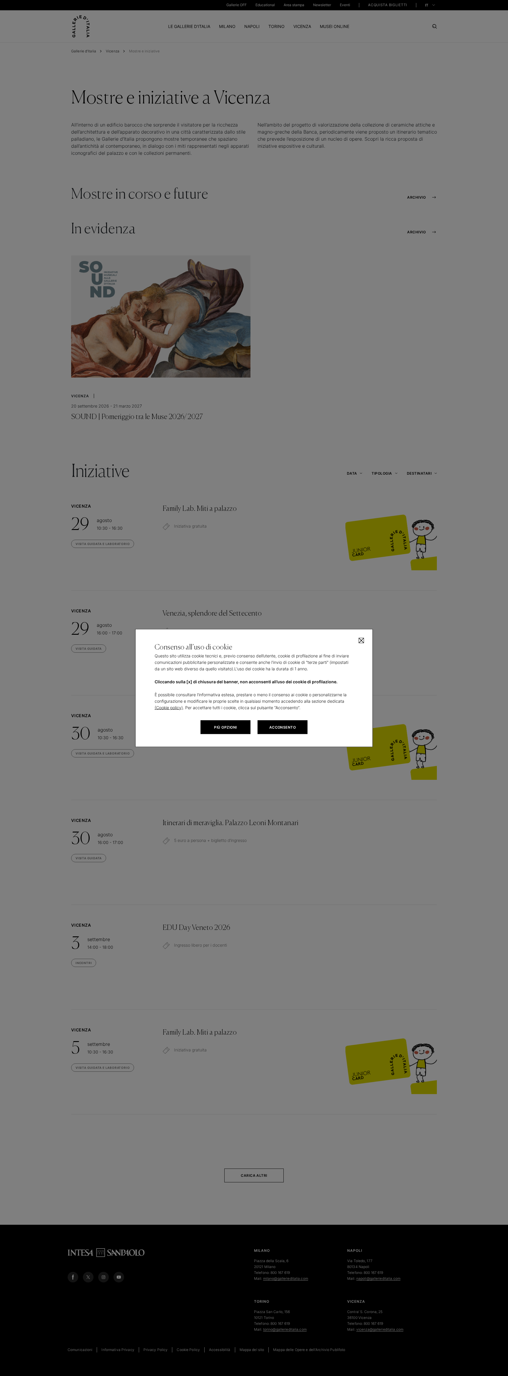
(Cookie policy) (169, 707)
